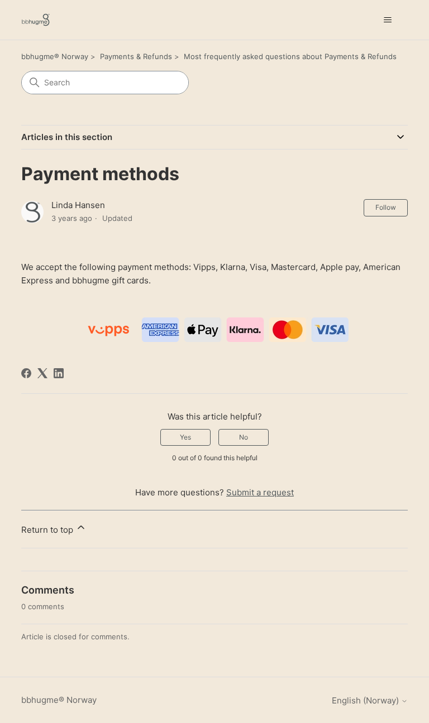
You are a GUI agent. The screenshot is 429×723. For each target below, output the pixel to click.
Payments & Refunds (136, 56)
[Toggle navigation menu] (388, 20)
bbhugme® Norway (54, 56)
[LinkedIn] (59, 373)
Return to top (48, 529)
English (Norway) (366, 700)
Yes (185, 437)
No (243, 437)
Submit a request (260, 492)
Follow (385, 207)
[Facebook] (26, 373)
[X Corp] (42, 373)
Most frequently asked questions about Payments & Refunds (290, 56)
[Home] (35, 19)
